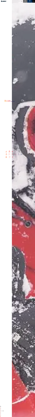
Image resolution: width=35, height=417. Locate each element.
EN (21, 1)
